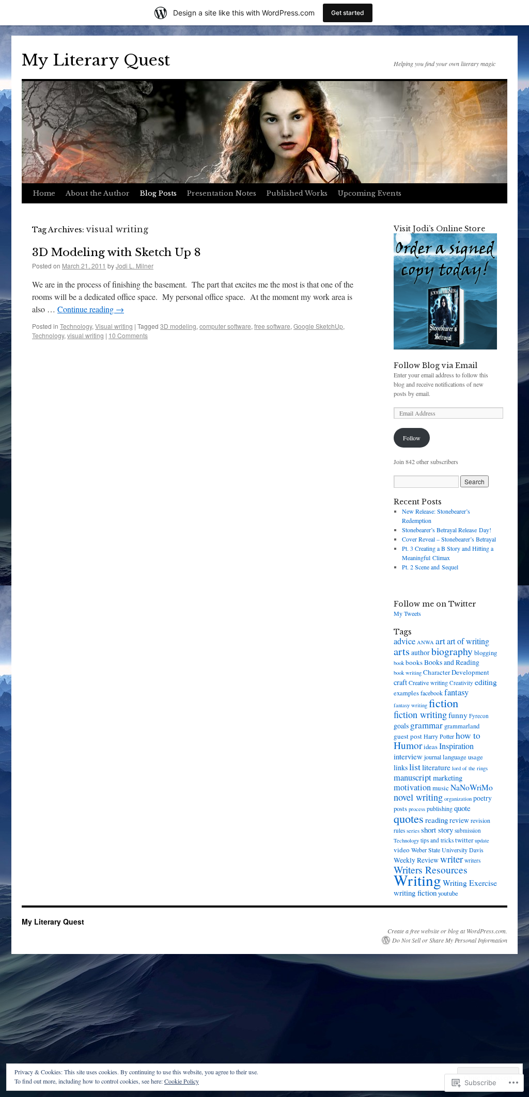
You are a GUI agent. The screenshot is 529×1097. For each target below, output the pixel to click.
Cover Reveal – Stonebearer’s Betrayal (449, 539)
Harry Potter (439, 736)
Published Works (297, 193)
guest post (408, 736)
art (440, 641)
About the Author (98, 193)
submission (468, 830)
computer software (225, 326)
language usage (463, 757)
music (440, 787)
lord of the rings (470, 768)
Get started (347, 13)
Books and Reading (451, 662)
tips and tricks (437, 840)
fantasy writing (410, 705)
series (413, 830)
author (420, 652)
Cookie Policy (181, 1081)
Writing (417, 880)
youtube (448, 893)
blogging (485, 652)
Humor (408, 745)
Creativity (461, 683)
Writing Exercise (470, 883)
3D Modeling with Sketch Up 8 (116, 252)
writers (472, 860)
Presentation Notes (221, 193)
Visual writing (114, 326)
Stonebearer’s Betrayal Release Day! (446, 530)
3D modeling (178, 326)
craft (400, 682)
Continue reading (90, 309)
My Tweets (407, 613)
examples (406, 693)
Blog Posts (158, 193)
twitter (464, 840)
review (459, 820)
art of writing (468, 640)
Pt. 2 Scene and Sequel (430, 567)
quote (462, 808)
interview (408, 756)
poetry (482, 798)
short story (437, 829)
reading (436, 820)
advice (404, 641)
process (417, 809)
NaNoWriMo (471, 787)
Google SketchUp (318, 326)
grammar (426, 725)
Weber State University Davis (447, 850)
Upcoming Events (369, 193)
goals (401, 725)
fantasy (456, 692)
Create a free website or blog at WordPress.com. (447, 931)
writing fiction (415, 892)
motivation (412, 787)
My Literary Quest (96, 60)
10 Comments (128, 335)
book (399, 662)
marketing (447, 778)
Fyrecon (479, 716)
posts (400, 808)
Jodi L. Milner (134, 265)
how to (468, 735)
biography (452, 651)
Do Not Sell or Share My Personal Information (449, 940)
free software (272, 326)
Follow (412, 438)
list (415, 766)
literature (436, 767)
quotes (409, 818)
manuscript (412, 777)
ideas (431, 746)
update (482, 840)
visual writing (85, 335)
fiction (443, 702)
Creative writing (428, 682)
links (401, 767)
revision (480, 820)
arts (402, 651)
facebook (432, 693)
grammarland (461, 726)
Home (44, 193)
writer (451, 858)
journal (432, 757)
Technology (76, 326)
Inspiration (456, 745)
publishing (440, 808)
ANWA (425, 642)
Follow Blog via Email (435, 365)
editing (486, 682)
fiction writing (420, 714)
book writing (408, 672)
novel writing (418, 797)
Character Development (456, 672)
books (414, 662)
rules (399, 830)
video (402, 849)
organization (458, 798)
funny (458, 715)
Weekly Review (416, 860)
